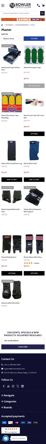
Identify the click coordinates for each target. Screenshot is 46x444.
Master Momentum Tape (32, 67)
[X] (17, 386)
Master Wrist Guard (30, 163)
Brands (8, 407)
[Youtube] (8, 386)
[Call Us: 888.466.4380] (38, 5)
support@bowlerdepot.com (14, 369)
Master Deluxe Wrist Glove (33, 257)
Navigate (9, 395)
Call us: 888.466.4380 (12, 365)
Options (34, 134)
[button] (23, 19)
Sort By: (4, 34)
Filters (34, 38)
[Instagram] (13, 386)
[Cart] (43, 5)
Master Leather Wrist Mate (10, 303)
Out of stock (34, 86)
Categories (10, 401)
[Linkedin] (22, 386)
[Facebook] (3, 386)
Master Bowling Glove (8, 257)
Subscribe (23, 347)
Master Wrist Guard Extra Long (11, 163)
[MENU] (2, 5)
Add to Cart (12, 180)
